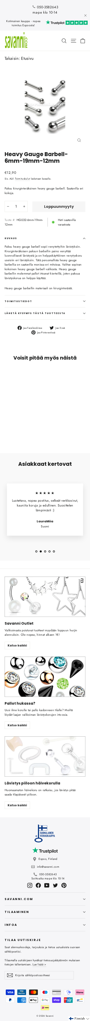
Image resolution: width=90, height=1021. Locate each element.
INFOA (11, 925)
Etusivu (27, 58)
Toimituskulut (22, 178)
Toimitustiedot (18, 301)
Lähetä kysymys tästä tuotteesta (35, 313)
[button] (79, 1018)
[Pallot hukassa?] (45, 677)
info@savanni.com (48, 867)
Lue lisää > (39, 964)
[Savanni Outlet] (45, 597)
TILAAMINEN (17, 912)
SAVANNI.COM (19, 899)
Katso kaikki (17, 645)
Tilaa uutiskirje (23, 940)
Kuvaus (11, 238)
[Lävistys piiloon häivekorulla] (45, 756)
